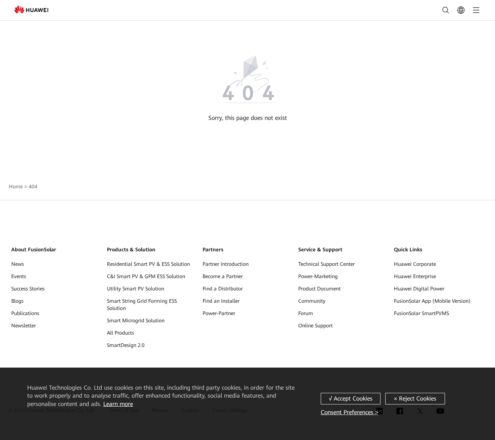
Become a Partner (223, 276)
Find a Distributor (223, 289)
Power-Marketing (318, 276)
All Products (120, 333)
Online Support (315, 325)
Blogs (17, 301)
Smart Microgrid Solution (136, 320)
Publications (25, 313)
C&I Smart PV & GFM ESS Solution (146, 276)
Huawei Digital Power (419, 289)
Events (18, 276)
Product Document (319, 289)
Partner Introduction (226, 264)
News (17, 264)
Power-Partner (219, 313)
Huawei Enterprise (415, 276)
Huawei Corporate (415, 264)
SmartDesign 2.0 (126, 345)
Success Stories (28, 289)
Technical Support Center (326, 264)
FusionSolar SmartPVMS (421, 313)
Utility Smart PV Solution (135, 289)
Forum (305, 313)
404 (33, 186)
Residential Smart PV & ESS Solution (148, 264)
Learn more (118, 404)
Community (311, 301)
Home (16, 186)
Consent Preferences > (349, 412)
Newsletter (23, 325)
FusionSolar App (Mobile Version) (432, 301)
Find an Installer (221, 301)
